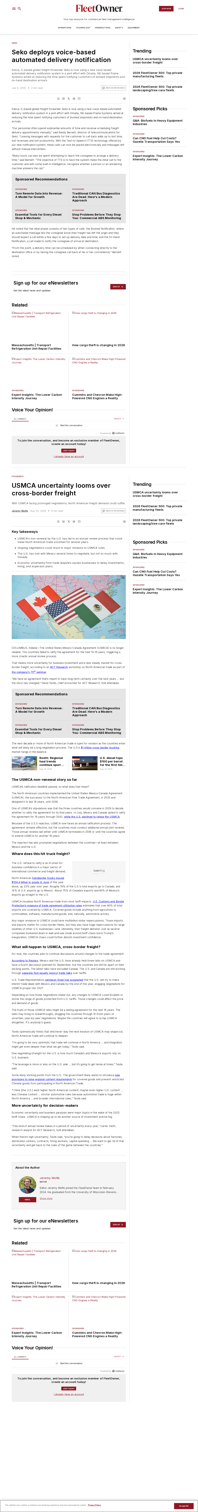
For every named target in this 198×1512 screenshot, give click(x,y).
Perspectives (102, 28)
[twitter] (68, 98)
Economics (17, 476)
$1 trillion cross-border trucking (100, 747)
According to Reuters (25, 960)
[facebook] (58, 98)
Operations (64, 28)
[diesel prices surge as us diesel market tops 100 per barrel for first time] (85, 763)
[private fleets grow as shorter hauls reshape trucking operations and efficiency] (24, 763)
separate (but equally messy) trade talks (47, 973)
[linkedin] (63, 98)
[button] (14, 9)
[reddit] (73, 98)
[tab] (20, 418)
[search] (19, 9)
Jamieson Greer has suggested (64, 979)
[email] (79, 98)
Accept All (183, 1506)
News (14, 43)
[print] (124, 98)
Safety (119, 28)
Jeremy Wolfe (20, 510)
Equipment (134, 28)
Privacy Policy (94, 1505)
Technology (83, 28)
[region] (69, 426)
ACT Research (59, 667)
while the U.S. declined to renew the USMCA (92, 816)
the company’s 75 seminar (29, 672)
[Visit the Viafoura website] (118, 433)
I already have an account (69, 456)
